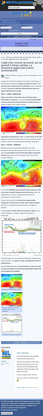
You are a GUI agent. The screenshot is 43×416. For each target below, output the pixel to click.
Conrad (39, 75)
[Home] (21, 3)
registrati (23, 342)
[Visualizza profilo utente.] (6, 359)
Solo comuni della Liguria (21, 45)
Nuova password (13, 30)
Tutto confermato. (23, 353)
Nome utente (4, 26)
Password (24, 26)
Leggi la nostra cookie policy (9, 409)
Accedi (16, 342)
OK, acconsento (7, 413)
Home (2, 57)
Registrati (4, 30)
